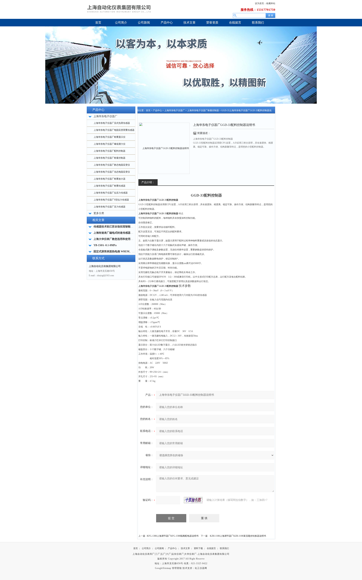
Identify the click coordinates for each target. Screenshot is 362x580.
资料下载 (198, 548)
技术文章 (185, 548)
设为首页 (259, 3)
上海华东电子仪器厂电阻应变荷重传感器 (114, 130)
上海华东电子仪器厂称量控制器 (109, 158)
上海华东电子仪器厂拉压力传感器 (111, 192)
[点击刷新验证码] (193, 500)
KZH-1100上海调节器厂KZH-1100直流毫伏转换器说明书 (238, 536)
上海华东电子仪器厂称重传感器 (109, 185)
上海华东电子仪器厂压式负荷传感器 (112, 123)
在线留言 (211, 548)
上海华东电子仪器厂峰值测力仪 (109, 144)
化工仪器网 (201, 568)
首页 (148, 110)
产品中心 (157, 110)
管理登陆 (177, 568)
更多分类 (99, 213)
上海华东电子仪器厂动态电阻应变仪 (112, 172)
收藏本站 (270, 3)
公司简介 (146, 548)
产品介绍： (148, 182)
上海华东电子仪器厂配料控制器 (109, 151)
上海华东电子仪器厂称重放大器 (109, 179)
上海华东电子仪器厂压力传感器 (109, 206)
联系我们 (224, 548)
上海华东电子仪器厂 (174, 110)
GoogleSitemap (163, 568)
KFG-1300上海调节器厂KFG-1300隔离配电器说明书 (173, 536)
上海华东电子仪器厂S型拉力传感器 (111, 199)
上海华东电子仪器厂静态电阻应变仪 (112, 165)
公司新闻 (159, 548)
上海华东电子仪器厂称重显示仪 (109, 137)
